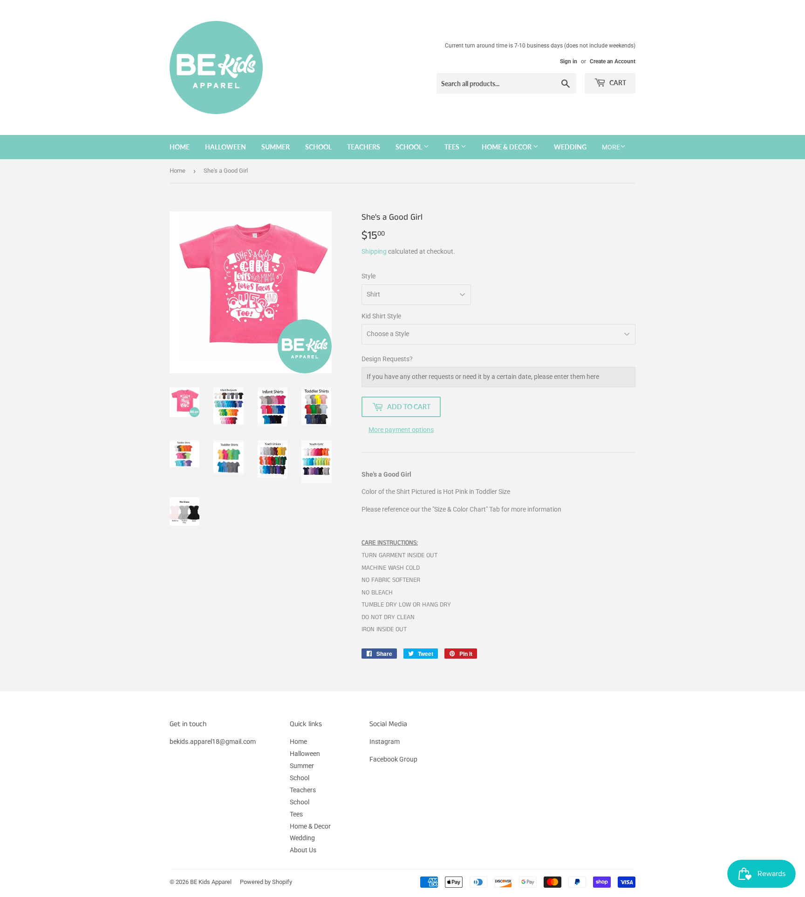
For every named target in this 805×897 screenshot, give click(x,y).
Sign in (568, 61)
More (611, 147)
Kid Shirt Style (381, 316)
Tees (452, 147)
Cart (617, 83)
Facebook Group (393, 759)
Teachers (363, 147)
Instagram (384, 741)
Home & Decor (507, 147)
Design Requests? (387, 359)
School (318, 147)
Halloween (225, 147)
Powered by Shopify (266, 881)
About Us (303, 850)
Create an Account (612, 61)
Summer (275, 147)
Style (368, 276)
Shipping (374, 251)
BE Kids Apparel (211, 881)
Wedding (570, 147)
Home (180, 147)
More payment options (401, 429)
